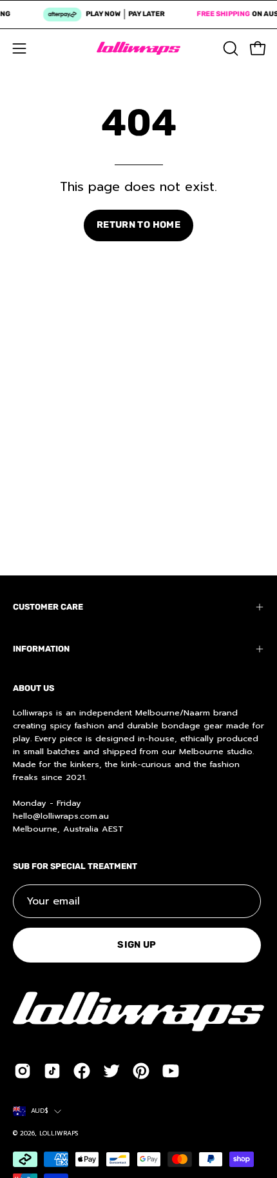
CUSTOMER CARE (48, 607)
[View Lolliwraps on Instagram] (22, 1071)
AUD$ (39, 1110)
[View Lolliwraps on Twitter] (111, 1071)
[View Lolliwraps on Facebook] (81, 1071)
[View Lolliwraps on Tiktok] (52, 1071)
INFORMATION (41, 649)
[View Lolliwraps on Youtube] (170, 1071)
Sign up (137, 944)
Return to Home (138, 224)
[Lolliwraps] (138, 48)
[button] (229, 48)
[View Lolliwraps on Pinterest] (141, 1071)
